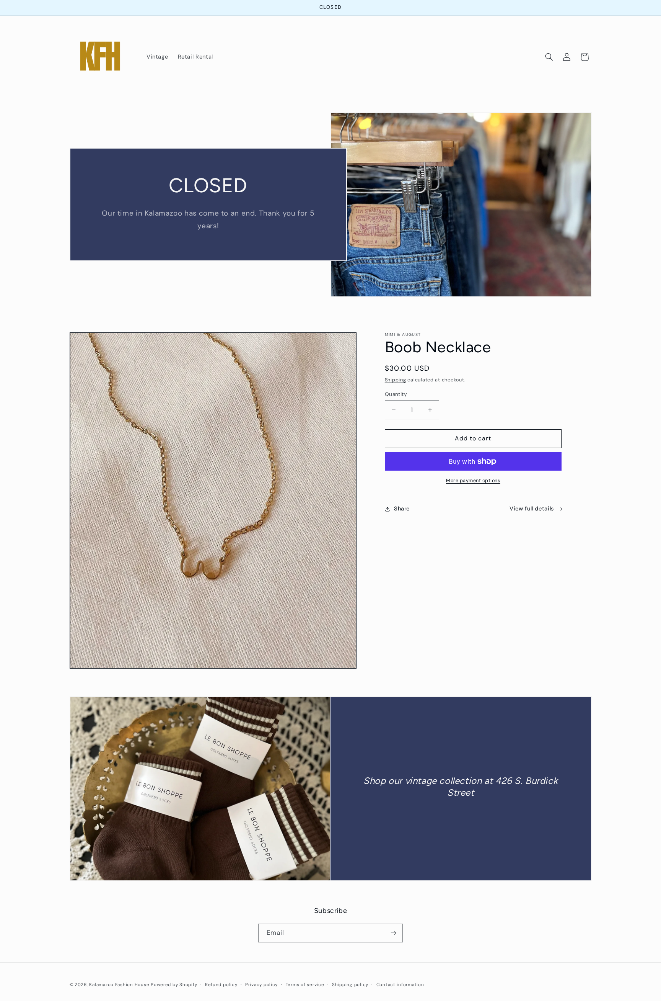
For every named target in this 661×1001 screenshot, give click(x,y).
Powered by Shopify (174, 985)
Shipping (395, 380)
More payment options (473, 481)
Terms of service (305, 985)
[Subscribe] (393, 932)
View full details (532, 508)
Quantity (396, 394)
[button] (549, 57)
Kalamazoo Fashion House (119, 985)
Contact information (400, 985)
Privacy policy (261, 985)
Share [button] (402, 508)
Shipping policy (350, 985)
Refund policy (221, 985)
